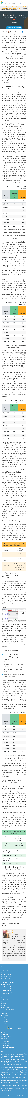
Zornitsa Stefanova (15, 32)
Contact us (5, 1045)
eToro (4, 1005)
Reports (4, 1039)
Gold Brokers (7, 976)
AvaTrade (6, 1003)
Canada (5, 1019)
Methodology (7, 1037)
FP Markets (6, 1007)
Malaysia (5, 1021)
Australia (5, 1015)
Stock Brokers (7, 971)
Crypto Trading (7, 988)
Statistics (5, 1043)
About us (4, 1032)
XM (4, 1002)
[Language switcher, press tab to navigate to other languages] (21, 4)
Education (5, 1041)
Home (2, 6)
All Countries (7, 1023)
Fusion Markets (7, 1000)
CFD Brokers (6, 978)
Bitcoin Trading (7, 992)
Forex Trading (7, 984)
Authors (4, 1034)
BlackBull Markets (8, 1009)
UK (4, 1017)
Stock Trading (7, 986)
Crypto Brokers (7, 973)
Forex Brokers (7, 969)
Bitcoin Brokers (7, 974)
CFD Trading (7, 994)
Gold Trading (7, 990)
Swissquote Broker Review (13, 8)
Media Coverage (7, 1048)
